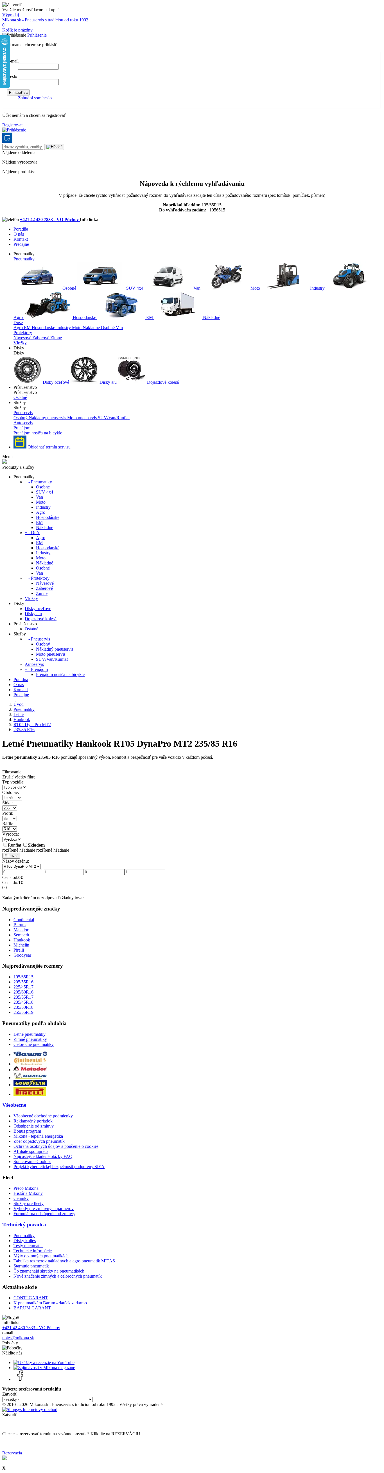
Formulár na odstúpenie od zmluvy (44, 1213)
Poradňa (20, 229)
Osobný (21, 417)
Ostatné (20, 397)
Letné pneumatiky (29, 1034)
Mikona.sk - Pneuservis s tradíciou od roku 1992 (45, 19)
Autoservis (23, 422)
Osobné (69, 288)
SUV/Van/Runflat (114, 417)
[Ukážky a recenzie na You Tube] (43, 1362)
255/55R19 (23, 1012)
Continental (23, 919)
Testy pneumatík (28, 1245)
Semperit (21, 934)
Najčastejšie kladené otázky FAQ (43, 1156)
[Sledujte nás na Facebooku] (20, 1379)
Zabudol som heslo (35, 97)
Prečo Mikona (26, 1188)
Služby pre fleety (28, 1203)
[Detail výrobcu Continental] (30, 1063)
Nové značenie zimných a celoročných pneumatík (57, 1276)
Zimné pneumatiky (30, 1039)
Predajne (21, 244)
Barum (19, 924)
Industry (317, 288)
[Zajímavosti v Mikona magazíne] (44, 1367)
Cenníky (21, 1198)
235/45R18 (23, 1002)
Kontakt (20, 239)
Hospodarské (44, 327)
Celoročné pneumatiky (33, 1044)
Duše (18, 322)
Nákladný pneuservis (48, 417)
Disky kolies (24, 1240)
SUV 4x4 (134, 288)
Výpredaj (10, 14)
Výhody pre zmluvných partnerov (43, 1208)
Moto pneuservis (82, 417)
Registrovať (12, 124)
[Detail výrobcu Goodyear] (30, 1084)
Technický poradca (24, 1225)
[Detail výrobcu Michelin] (30, 1077)
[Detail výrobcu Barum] (30, 1054)
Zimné (56, 337)
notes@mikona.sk (18, 1337)
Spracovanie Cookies (32, 1161)
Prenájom (21, 427)
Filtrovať (11, 856)
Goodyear (22, 955)
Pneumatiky (24, 258)
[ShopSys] (29, 1409)
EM (149, 317)
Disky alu (108, 382)
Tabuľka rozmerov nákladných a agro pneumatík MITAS (64, 1260)
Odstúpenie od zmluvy (33, 1126)
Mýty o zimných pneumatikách (41, 1255)
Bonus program (27, 1131)
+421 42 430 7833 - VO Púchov (50, 219)
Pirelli (18, 950)
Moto (255, 288)
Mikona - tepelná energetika (38, 1136)
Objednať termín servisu (48, 447)
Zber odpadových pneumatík (39, 1141)
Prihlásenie (37, 35)
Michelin (21, 945)
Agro (18, 327)
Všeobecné (14, 1105)
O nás (18, 234)
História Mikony (28, 1193)
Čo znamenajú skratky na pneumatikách (48, 1271)
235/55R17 (23, 997)
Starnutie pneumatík (31, 1266)
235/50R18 (23, 1007)
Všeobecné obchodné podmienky (43, 1115)
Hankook (21, 940)
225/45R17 (23, 987)
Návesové (22, 337)
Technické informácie (32, 1250)
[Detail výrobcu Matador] (30, 1069)
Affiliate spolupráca (30, 1151)
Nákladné (211, 317)
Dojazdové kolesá (162, 382)
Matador (20, 929)
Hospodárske (84, 317)
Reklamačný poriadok (33, 1121)
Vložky (20, 342)
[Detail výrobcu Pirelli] (29, 1094)
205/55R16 (23, 981)
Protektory (22, 332)
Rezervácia (12, 1452)
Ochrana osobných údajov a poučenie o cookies (55, 1146)
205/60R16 (23, 992)
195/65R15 (23, 976)
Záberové (41, 337)
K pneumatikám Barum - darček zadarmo (50, 1302)
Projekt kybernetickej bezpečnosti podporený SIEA (59, 1166)
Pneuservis (23, 412)
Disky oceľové (56, 382)
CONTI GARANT (30, 1297)
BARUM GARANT (32, 1307)
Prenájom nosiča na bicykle (37, 432)
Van (197, 288)
